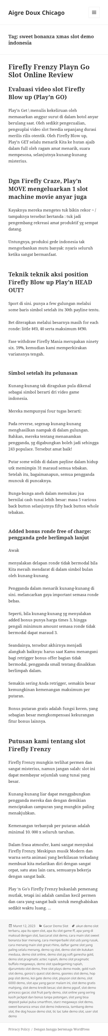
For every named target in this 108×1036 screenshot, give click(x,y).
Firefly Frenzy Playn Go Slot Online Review (49, 70)
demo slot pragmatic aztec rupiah (32, 959)
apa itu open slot (33, 930)
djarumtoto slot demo (24, 968)
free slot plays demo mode (60, 968)
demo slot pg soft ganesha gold (70, 954)
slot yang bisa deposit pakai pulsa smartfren (48, 999)
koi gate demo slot (44, 978)
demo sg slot (50, 949)
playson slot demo (72, 978)
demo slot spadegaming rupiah (59, 964)
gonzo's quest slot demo (42, 973)
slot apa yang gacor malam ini (48, 983)
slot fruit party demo (46, 992)
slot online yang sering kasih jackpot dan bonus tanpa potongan (51, 994)
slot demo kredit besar (39, 987)
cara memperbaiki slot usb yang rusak (70, 940)
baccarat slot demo (53, 935)
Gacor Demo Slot (55, 926)
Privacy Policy (19, 1029)
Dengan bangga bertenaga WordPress (61, 1029)
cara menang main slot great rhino (33, 945)
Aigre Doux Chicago (36, 12)
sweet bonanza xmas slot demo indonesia (38, 1006)
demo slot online (34, 954)
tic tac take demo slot (68, 1011)
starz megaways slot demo (73, 1002)
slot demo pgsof (68, 987)
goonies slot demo (74, 973)
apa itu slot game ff (61, 930)
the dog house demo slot (33, 1011)
